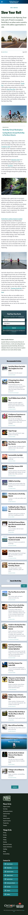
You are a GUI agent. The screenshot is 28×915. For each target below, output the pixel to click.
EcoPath (10, 165)
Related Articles (6, 127)
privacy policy (14, 331)
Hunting (5, 842)
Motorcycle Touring (7, 844)
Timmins (5, 825)
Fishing (4, 839)
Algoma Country (6, 806)
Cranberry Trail (5, 146)
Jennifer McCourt (5, 51)
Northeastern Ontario (8, 811)
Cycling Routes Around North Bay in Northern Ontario (13, 134)
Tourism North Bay (16, 288)
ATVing (4, 832)
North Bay (15, 7)
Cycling (4, 837)
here (2, 292)
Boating (5, 835)
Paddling (5, 849)
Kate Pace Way (11, 89)
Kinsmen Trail (15, 160)
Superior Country (7, 820)
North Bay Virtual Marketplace (13, 130)
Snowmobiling (6, 854)
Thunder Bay (6, 823)
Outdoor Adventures (7, 846)
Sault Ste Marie (10, 879)
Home (11, 7)
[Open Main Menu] (2, 2)
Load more (15, 787)
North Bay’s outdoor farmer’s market (11, 219)
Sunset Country (6, 818)
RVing (4, 851)
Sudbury (5, 816)
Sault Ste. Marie (6, 813)
